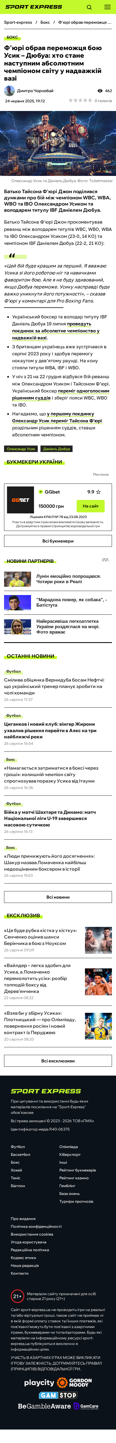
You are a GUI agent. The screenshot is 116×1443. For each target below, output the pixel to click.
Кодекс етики (23, 1257)
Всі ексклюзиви (58, 1060)
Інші (63, 1162)
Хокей (16, 1170)
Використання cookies (32, 1234)
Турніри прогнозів (76, 1201)
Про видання (23, 1218)
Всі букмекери (58, 541)
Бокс (12, 37)
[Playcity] (39, 1383)
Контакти (20, 1273)
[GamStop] (58, 1396)
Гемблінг (67, 1185)
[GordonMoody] (74, 1383)
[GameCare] (86, 1407)
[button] (89, 8)
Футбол (13, 671)
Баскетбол (20, 1154)
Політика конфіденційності (36, 1226)
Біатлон (18, 1185)
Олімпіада (68, 1146)
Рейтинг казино (74, 1178)
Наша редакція (25, 1265)
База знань (69, 1193)
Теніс (16, 1178)
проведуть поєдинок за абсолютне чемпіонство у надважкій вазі (56, 330)
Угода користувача (28, 1242)
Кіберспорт (70, 1154)
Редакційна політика (30, 1249)
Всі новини (58, 897)
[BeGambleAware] (44, 1406)
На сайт (91, 506)
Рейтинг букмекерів (77, 1170)
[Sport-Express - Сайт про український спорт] (31, 7)
